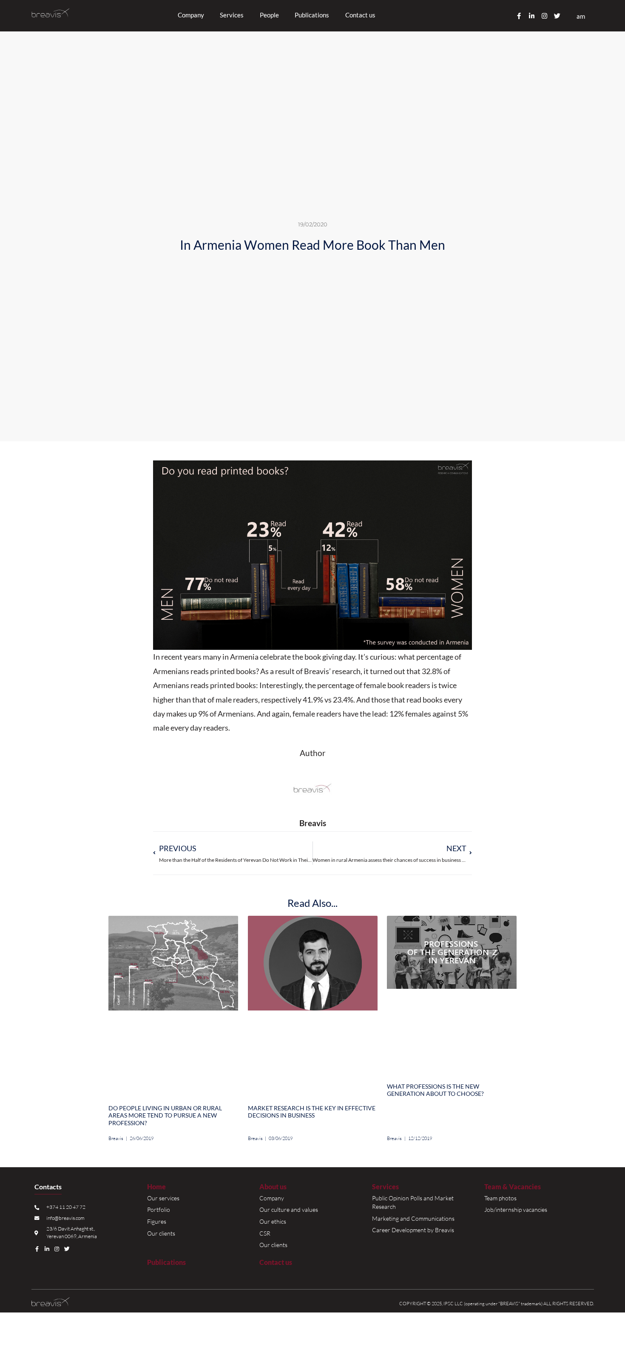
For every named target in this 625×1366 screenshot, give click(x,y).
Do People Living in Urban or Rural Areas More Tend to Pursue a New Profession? (165, 1115)
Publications (312, 15)
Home (156, 1187)
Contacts (48, 1187)
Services (385, 1187)
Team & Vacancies (512, 1187)
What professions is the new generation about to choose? (435, 1090)
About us (273, 1187)
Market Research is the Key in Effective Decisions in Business (311, 1112)
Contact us (360, 15)
